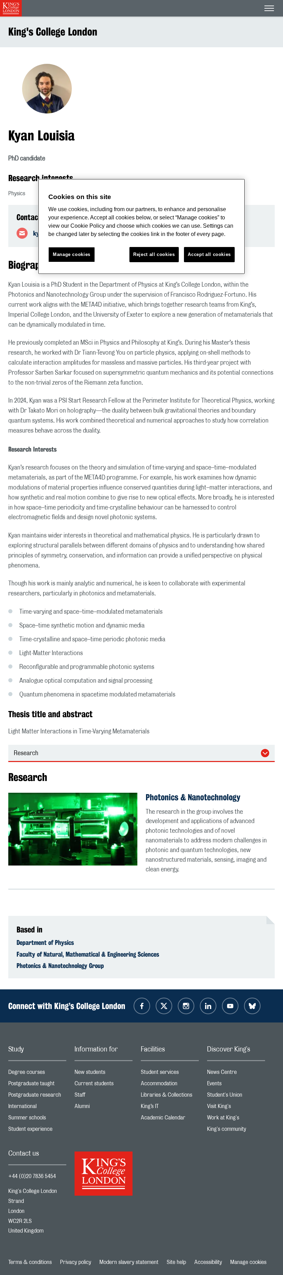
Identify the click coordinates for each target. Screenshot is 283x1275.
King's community (236, 1130)
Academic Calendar (170, 1119)
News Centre (236, 1073)
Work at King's (236, 1119)
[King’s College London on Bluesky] (252, 1006)
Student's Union (236, 1096)
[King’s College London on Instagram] (186, 1006)
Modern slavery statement (128, 1262)
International (37, 1108)
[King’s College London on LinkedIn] (208, 1006)
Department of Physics (45, 942)
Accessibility (208, 1262)
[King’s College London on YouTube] (230, 1006)
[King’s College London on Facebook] (142, 1006)
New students (104, 1073)
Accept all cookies (209, 254)
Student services (170, 1073)
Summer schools (37, 1119)
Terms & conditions (30, 1262)
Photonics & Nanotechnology (193, 797)
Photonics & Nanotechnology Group (60, 965)
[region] (141, 226)
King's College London (52, 31)
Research (26, 753)
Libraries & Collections (170, 1096)
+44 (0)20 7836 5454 (32, 1176)
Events (236, 1085)
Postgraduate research (37, 1096)
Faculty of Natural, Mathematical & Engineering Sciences (88, 954)
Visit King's (236, 1108)
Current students (104, 1085)
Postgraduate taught (37, 1085)
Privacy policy (75, 1262)
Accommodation (170, 1085)
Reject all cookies (154, 254)
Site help (176, 1262)
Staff (104, 1096)
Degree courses (37, 1073)
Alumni (104, 1108)
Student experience (37, 1130)
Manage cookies (248, 1262)
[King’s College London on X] (164, 1006)
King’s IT (170, 1108)
